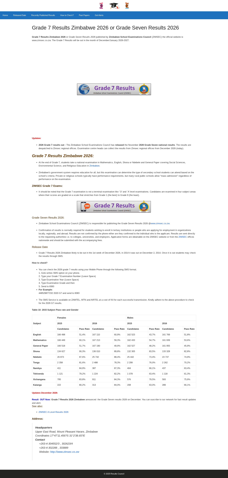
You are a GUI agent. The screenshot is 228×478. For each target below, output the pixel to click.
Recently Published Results (43, 15)
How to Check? (67, 15)
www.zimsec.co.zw (160, 223)
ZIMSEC (183, 237)
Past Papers (84, 15)
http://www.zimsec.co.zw (64, 451)
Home (5, 15)
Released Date (19, 15)
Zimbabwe (94, 166)
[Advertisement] (114, 63)
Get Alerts (99, 15)
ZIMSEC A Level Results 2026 (53, 412)
